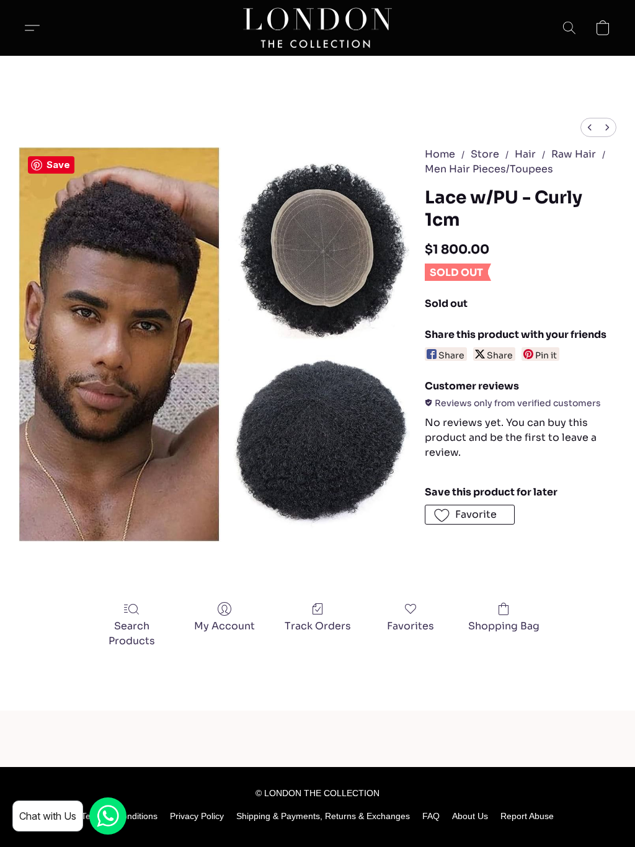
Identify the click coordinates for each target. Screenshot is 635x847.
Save (58, 165)
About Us (470, 816)
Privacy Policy (197, 816)
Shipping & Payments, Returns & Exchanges (323, 816)
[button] (318, 28)
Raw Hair (573, 154)
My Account (224, 625)
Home (440, 154)
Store (485, 154)
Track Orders (318, 625)
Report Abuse (527, 816)
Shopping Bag (504, 625)
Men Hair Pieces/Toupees (489, 168)
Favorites (410, 625)
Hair (525, 154)
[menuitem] (589, 127)
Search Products (132, 633)
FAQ (431, 816)
